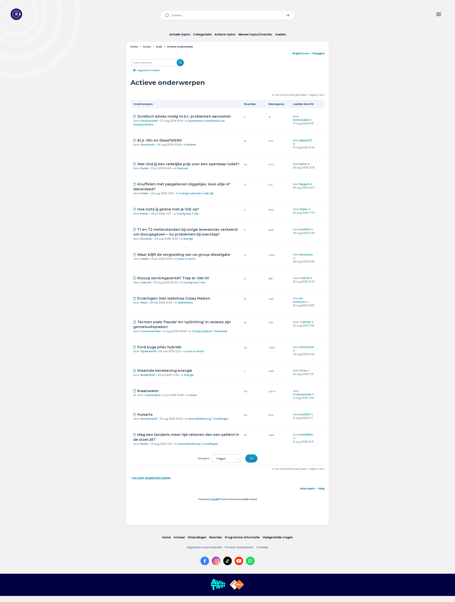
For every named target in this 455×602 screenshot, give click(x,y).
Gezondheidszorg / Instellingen (208, 419)
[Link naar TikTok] (227, 561)
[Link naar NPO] (237, 585)
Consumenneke (150, 331)
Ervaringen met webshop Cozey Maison (173, 298)
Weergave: (204, 458)
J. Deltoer (305, 322)
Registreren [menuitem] (301, 53)
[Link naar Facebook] (204, 561)
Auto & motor (187, 259)
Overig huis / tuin (188, 213)
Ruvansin (146, 239)
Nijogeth (304, 184)
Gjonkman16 (148, 351)
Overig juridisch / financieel (209, 331)
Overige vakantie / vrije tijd (196, 193)
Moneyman (306, 254)
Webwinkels (185, 302)
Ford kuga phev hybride (159, 347)
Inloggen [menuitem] (318, 53)
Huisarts (145, 414)
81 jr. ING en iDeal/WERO (159, 140)
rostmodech (152, 395)
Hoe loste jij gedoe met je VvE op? (168, 209)
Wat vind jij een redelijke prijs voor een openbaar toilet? (188, 164)
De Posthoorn (299, 300)
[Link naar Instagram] (216, 561)
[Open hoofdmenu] (438, 14)
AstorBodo (147, 144)
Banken (191, 144)
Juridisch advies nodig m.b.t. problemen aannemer (184, 116)
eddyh (144, 259)
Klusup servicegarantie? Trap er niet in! (173, 278)
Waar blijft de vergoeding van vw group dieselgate (183, 254)
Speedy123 (305, 140)
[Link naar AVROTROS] (218, 584)
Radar (144, 168)
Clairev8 (145, 282)
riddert (303, 209)
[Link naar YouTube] (239, 561)
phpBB (215, 499)
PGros (302, 370)
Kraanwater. (148, 391)
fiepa (143, 302)
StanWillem (306, 434)
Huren (193, 395)
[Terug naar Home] (16, 14)
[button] (287, 15)
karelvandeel (148, 121)
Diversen (182, 168)
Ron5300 (304, 229)
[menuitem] (307, 488)
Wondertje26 (148, 419)
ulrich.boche (306, 347)
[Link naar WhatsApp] (250, 561)
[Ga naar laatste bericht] (310, 120)
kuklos (303, 164)
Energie (188, 239)
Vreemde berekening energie (164, 370)
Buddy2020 (147, 375)
